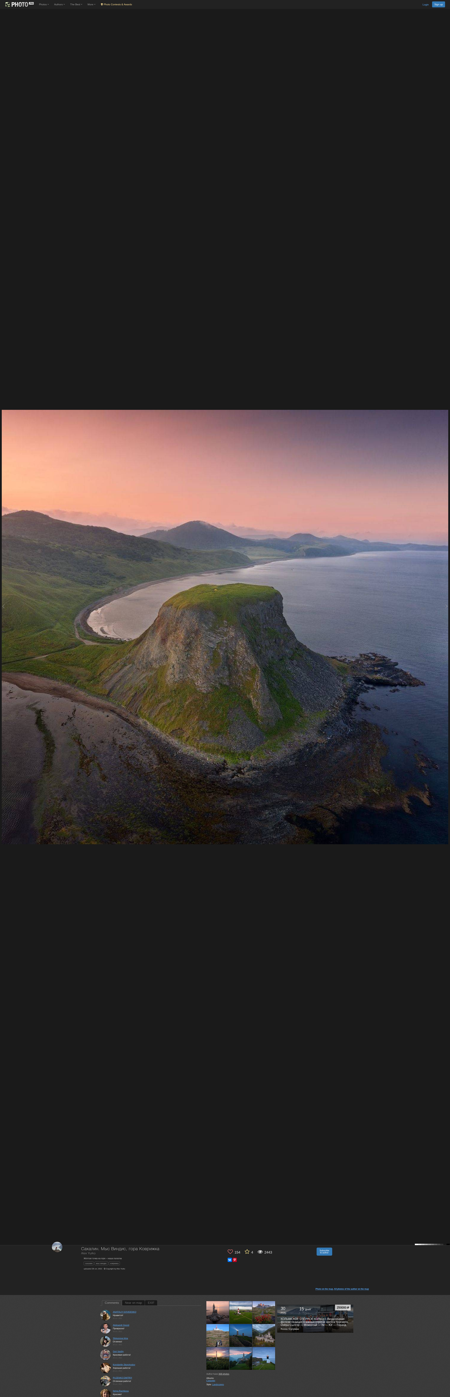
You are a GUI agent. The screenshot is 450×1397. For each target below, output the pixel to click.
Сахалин (210, 1380)
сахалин (88, 1263)
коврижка (114, 1263)
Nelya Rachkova (121, 1391)
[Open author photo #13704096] (217, 1312)
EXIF (151, 1302)
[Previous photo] (3, 606)
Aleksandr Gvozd (121, 1325)
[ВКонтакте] (230, 1260)
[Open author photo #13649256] (263, 1312)
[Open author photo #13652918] (240, 1312)
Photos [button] (43, 4)
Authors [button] (58, 4)
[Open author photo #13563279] (263, 1358)
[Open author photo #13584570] (263, 1335)
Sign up (438, 4)
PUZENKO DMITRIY (122, 1378)
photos (223, 1374)
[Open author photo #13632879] (217, 1335)
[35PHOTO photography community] (19, 4)
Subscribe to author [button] (324, 1251)
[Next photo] (446, 606)
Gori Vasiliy (118, 1351)
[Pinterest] (235, 1260)
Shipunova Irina (120, 1338)
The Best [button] (75, 4)
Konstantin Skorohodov (124, 1364)
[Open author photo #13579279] (240, 1358)
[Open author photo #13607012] (240, 1335)
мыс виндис (101, 1263)
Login (426, 4)
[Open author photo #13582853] (217, 1358)
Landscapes (218, 1384)
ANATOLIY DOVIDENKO (124, 1312)
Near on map (133, 1302)
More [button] (91, 4)
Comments (112, 1302)
